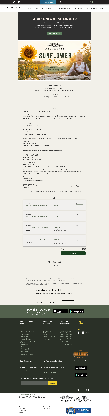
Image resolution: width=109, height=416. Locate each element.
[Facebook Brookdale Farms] (11, 2)
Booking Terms (23, 408)
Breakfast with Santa (25, 336)
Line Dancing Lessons (25, 333)
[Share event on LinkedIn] (58, 265)
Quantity (78, 203)
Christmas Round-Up (25, 339)
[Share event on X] (54, 265)
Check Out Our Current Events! (28, 370)
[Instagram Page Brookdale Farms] (14, 2)
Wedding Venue (47, 331)
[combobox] (79, 206)
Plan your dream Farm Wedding (48, 322)
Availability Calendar (48, 338)
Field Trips (62, 343)
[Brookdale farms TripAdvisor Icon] (87, 332)
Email (36, 296)
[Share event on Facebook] (51, 265)
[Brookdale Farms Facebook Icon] (78, 332)
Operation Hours (26, 361)
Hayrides (62, 339)
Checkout (73, 253)
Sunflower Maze (24, 353)
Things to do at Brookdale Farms (65, 322)
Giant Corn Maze (24, 349)
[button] (91, 2)
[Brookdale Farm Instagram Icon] (83, 332)
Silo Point (45, 334)
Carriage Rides (64, 341)
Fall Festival (23, 346)
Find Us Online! (80, 322)
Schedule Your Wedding (49, 336)
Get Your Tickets (54, 33)
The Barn (45, 333)
